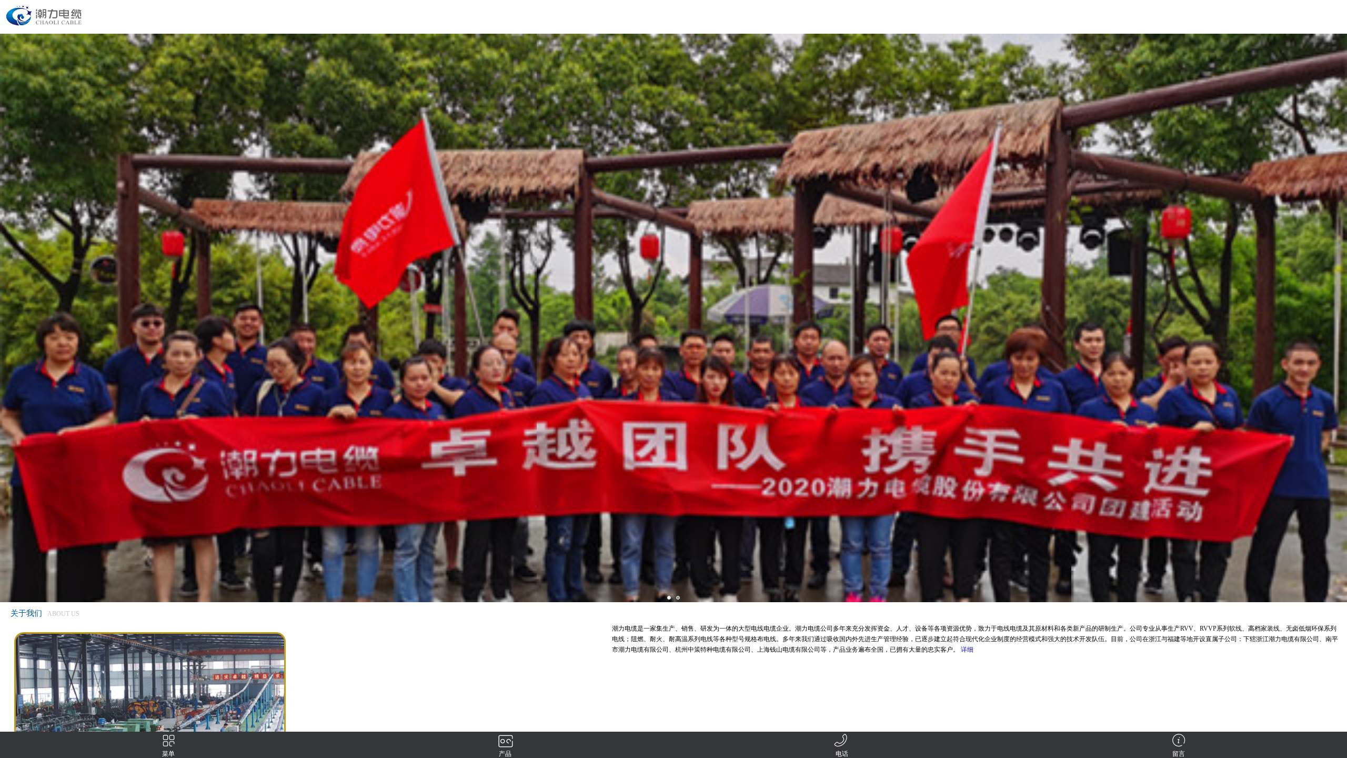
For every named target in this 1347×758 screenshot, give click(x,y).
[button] (669, 598)
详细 (967, 649)
